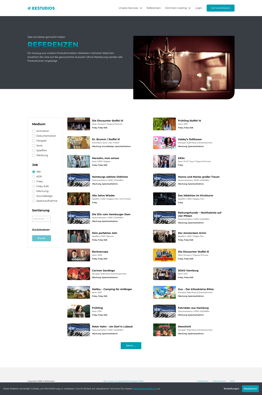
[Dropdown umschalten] (141, 8)
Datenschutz (219, 381)
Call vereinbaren (220, 8)
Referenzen (154, 8)
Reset (42, 238)
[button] (44, 131)
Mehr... (131, 345)
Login (198, 8)
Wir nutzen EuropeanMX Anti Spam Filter (123, 381)
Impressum (202, 381)
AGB (232, 381)
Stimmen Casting (176, 8)
